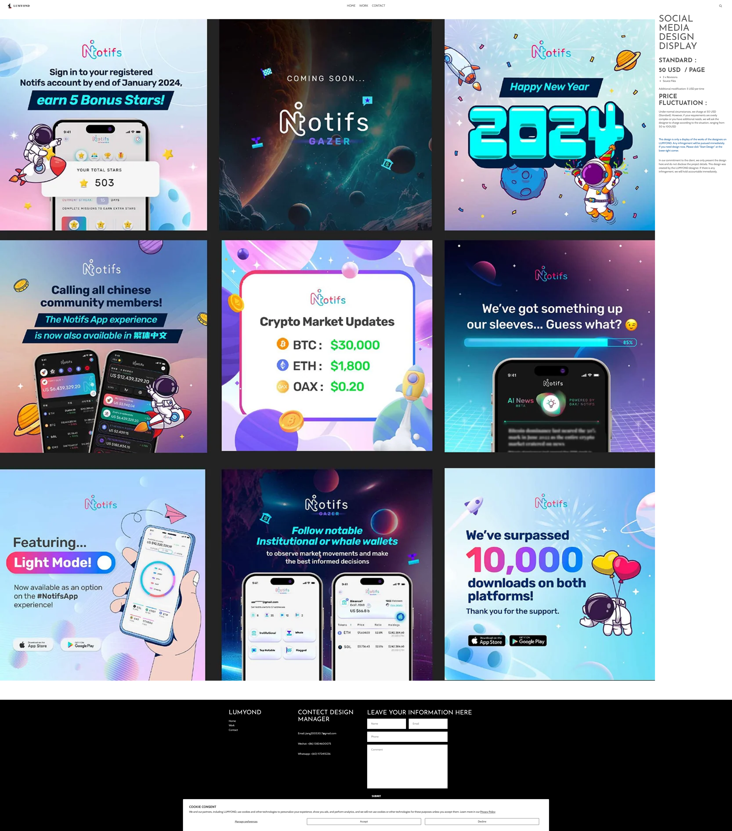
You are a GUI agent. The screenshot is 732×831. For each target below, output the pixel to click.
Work (231, 725)
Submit (376, 796)
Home (232, 721)
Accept (364, 821)
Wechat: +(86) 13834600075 (314, 743)
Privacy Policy (487, 811)
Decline (482, 821)
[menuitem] (351, 6)
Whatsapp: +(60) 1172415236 (314, 753)
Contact (233, 730)
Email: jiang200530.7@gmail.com (317, 733)
